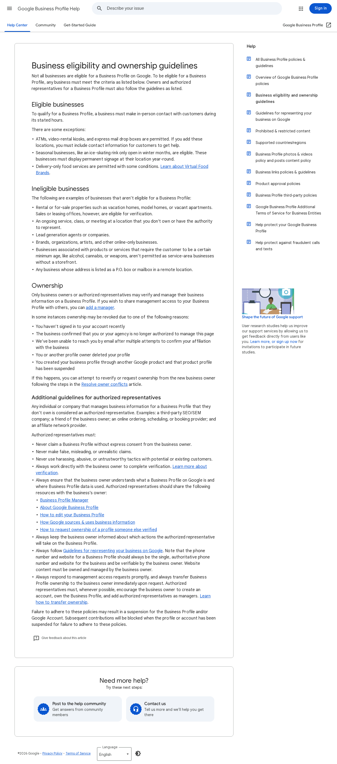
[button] (9, 8)
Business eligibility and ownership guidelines (287, 98)
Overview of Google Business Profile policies (287, 80)
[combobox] (194, 8)
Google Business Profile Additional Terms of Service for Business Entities (288, 210)
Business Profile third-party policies (286, 195)
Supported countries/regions (281, 142)
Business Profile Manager (64, 500)
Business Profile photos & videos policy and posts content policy (284, 157)
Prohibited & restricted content (283, 131)
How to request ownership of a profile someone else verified (98, 529)
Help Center (17, 25)
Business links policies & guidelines (285, 172)
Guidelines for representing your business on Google (113, 550)
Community (46, 25)
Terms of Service (78, 753)
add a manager (100, 307)
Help (251, 46)
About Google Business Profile (69, 507)
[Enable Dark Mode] (138, 753)
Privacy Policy (52, 753)
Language (109, 747)
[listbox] (114, 754)
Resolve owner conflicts (104, 384)
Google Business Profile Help (49, 9)
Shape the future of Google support (272, 317)
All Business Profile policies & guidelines (280, 62)
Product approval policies (278, 183)
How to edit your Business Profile (72, 515)
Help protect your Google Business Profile (286, 227)
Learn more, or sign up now (273, 341)
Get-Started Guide (80, 25)
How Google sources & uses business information (87, 522)
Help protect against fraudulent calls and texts (288, 245)
